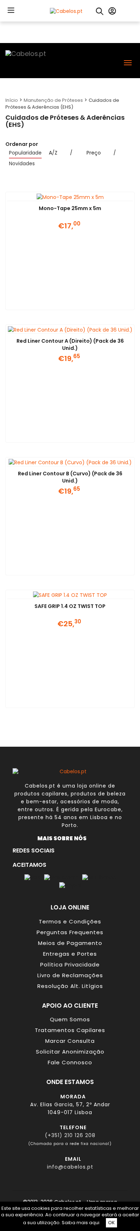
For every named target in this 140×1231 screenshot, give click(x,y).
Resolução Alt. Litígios (70, 986)
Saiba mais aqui (80, 1222)
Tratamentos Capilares (70, 1030)
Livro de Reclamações (70, 975)
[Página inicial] (66, 10)
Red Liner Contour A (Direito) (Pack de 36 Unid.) (70, 344)
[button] (10, 9)
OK (111, 1222)
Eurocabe (108, 809)
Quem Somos (70, 1019)
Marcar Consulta (70, 1041)
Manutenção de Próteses (53, 100)
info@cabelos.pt (70, 1166)
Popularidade (25, 152)
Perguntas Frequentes (70, 932)
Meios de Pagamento (70, 943)
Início (11, 100)
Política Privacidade (70, 964)
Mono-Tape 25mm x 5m (70, 208)
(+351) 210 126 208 (70, 1135)
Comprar (61, 300)
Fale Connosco (70, 1062)
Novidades (22, 163)
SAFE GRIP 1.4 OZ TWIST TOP (70, 606)
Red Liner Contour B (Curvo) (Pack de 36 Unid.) (70, 477)
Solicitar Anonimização (70, 1051)
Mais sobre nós (63, 838)
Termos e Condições (70, 921)
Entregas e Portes (70, 953)
